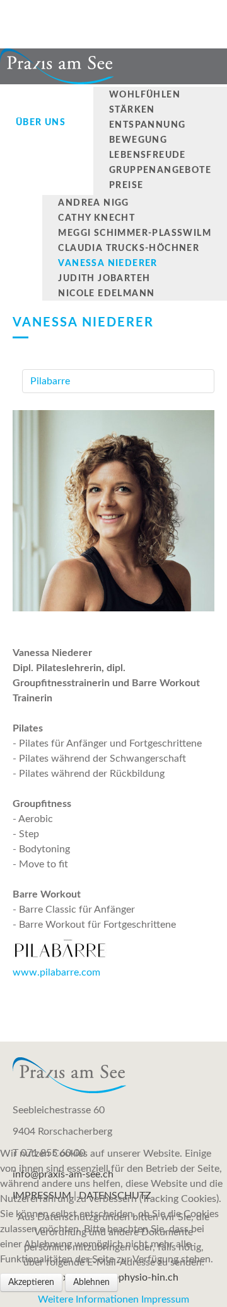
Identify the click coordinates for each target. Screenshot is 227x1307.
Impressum (165, 1299)
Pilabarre (50, 381)
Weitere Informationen (88, 1299)
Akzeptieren (31, 1282)
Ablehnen (91, 1282)
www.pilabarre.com (56, 972)
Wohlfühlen (144, 95)
